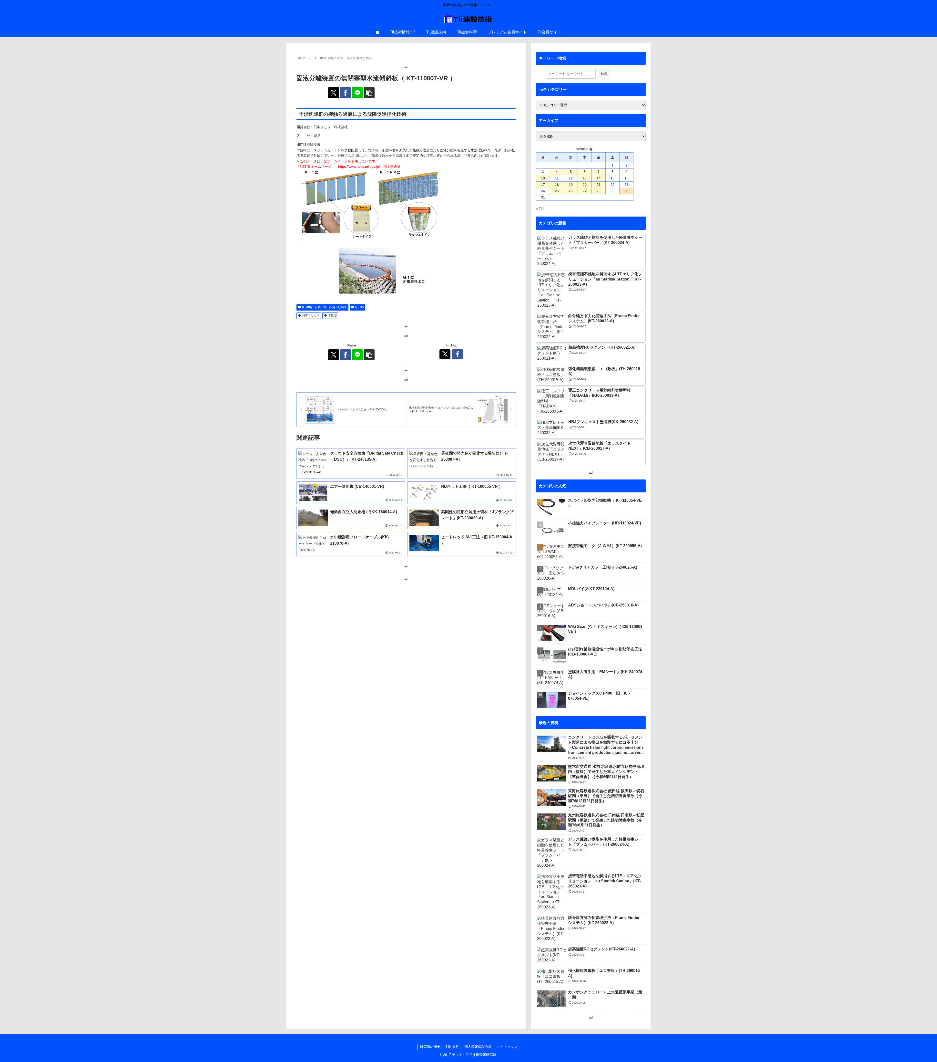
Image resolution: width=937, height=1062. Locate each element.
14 (599, 178)
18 (557, 185)
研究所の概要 (430, 1047)
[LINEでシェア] (357, 92)
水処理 (332, 315)
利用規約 (452, 1047)
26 (571, 191)
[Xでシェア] (333, 92)
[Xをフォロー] (444, 354)
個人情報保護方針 (478, 1047)
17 (543, 185)
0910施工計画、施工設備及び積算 (324, 307)
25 (557, 191)
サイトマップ (507, 1047)
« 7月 (540, 208)
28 (599, 191)
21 (599, 185)
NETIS (359, 307)
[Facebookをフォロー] (457, 354)
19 (571, 185)
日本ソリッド (311, 315)
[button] (369, 92)
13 (585, 178)
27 (585, 191)
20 (585, 185)
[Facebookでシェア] (345, 92)
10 (543, 178)
